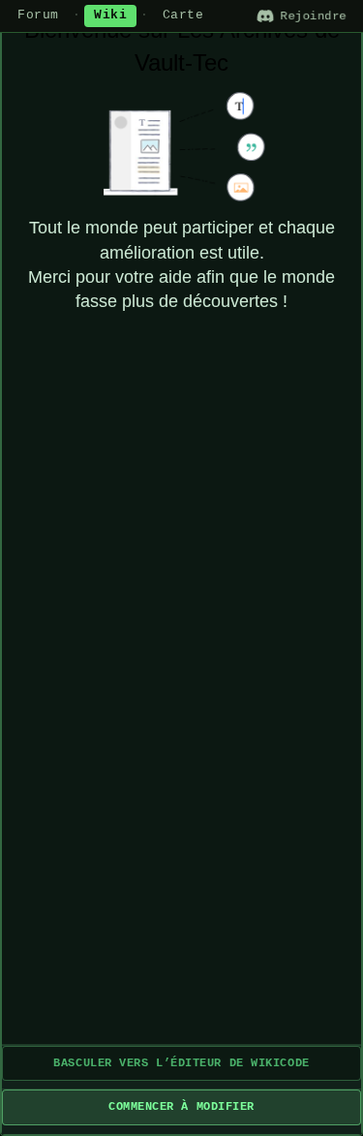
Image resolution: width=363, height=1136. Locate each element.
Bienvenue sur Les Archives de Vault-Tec (182, 46)
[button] (181, 1063)
